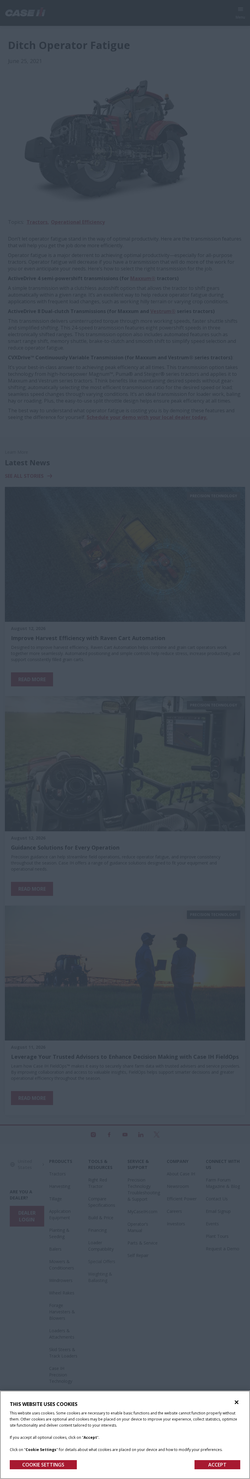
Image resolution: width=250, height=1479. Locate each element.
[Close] (236, 1402)
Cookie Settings (43, 1464)
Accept (217, 1464)
